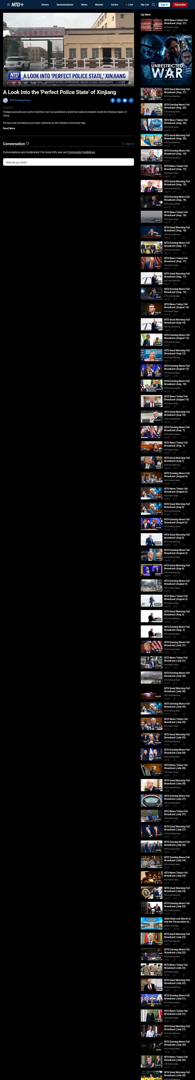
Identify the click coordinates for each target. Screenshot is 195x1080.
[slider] (68, 79)
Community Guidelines (81, 152)
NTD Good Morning (172, 96)
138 (177, 929)
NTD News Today (171, 27)
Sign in (164, 4)
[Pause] (8, 83)
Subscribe (180, 4)
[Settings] (129, 83)
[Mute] (25, 83)
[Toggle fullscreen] (123, 83)
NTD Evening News (20, 100)
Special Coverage (171, 926)
